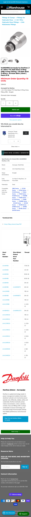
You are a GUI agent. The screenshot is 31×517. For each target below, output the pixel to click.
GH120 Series (17, 203)
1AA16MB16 (6, 342)
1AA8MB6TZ (17, 287)
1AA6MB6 (5, 278)
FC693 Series (22, 197)
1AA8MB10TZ (17, 310)
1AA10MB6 (5, 291)
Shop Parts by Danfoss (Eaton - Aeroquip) (13, 419)
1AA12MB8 (5, 304)
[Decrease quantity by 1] (3, 103)
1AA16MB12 (6, 336)
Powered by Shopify (15, 513)
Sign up (24, 467)
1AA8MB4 (5, 283)
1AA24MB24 (6, 355)
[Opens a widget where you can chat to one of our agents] (23, 514)
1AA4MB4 (5, 266)
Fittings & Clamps (8, 18)
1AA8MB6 (5, 287)
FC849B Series (23, 201)
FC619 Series (22, 194)
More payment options (15, 120)
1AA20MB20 (6, 349)
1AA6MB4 (5, 274)
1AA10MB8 (5, 300)
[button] (4, 61)
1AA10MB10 (6, 315)
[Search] (27, 12)
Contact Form (14, 479)
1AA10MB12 (6, 319)
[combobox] (13, 12)
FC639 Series (16, 196)
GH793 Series (16, 210)
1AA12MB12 (6, 330)
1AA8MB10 (5, 310)
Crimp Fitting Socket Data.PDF (13, 224)
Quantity (3, 99)
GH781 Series (22, 208)
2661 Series (15, 188)
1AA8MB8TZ (17, 295)
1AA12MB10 (6, 323)
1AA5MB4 (5, 270)
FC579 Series (16, 192)
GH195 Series (22, 205)
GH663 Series (16, 207)
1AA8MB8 (5, 295)
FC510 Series (22, 190)
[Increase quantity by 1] (15, 103)
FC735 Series (16, 199)
